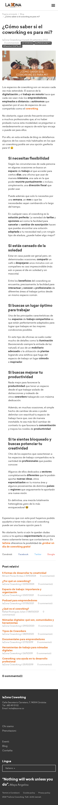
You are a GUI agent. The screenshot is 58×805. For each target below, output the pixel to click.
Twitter (37, 554)
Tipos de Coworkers (14, 631)
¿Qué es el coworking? (15, 609)
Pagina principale (9, 14)
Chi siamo (8, 726)
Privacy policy (44, 793)
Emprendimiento (43, 43)
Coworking (27, 43)
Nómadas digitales (12, 46)
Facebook (23, 554)
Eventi (5, 741)
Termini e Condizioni (11, 793)
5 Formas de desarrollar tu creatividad (24, 573)
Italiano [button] (10, 768)
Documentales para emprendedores (23, 639)
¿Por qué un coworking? (16, 581)
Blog (22, 14)
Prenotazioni (9, 731)
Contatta (7, 750)
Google (51, 554)
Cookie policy (29, 793)
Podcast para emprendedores (19, 600)
